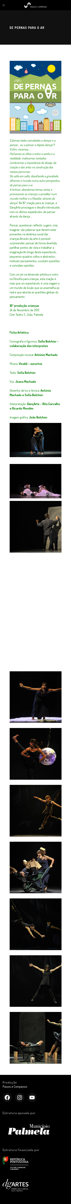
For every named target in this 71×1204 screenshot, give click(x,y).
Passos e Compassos (15, 1086)
